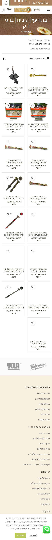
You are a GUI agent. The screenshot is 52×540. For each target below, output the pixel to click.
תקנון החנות (45, 499)
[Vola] (13, 366)
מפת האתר (45, 504)
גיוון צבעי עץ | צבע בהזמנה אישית (37, 464)
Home (47, 40)
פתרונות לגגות (44, 404)
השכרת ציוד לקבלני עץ (41, 459)
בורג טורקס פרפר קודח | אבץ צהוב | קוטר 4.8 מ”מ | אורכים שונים (38, 234)
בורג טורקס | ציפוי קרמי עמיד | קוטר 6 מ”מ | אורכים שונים (38, 271)
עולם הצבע (45, 414)
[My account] (3, 10)
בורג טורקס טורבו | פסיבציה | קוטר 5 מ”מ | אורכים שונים (38, 162)
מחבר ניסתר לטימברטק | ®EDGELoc (13, 88)
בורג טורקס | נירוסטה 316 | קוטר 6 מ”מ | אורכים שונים (14, 270)
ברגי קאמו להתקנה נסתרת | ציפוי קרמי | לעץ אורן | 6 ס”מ (14, 126)
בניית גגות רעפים (43, 448)
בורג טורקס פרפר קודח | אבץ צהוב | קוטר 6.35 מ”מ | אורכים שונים (14, 198)
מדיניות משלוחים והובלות (40, 483)
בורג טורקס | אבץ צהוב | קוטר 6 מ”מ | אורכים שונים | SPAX (38, 89)
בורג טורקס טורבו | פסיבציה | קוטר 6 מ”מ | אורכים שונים (13, 162)
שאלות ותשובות (44, 493)
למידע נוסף (33, 535)
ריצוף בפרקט (44, 443)
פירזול (39, 40)
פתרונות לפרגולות (43, 393)
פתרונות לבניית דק (42, 398)
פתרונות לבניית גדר (42, 409)
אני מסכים (20, 535)
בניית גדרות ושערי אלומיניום (39, 454)
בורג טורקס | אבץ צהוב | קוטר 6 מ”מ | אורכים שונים (38, 306)
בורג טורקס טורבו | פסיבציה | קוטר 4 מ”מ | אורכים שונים (38, 198)
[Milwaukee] (38, 366)
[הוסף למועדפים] (32, 69)
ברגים (31, 40)
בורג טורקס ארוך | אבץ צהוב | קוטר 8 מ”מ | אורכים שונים (38, 343)
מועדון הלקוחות (44, 478)
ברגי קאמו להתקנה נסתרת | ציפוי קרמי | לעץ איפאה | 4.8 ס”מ (38, 126)
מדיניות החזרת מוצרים (41, 488)
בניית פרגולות (44, 433)
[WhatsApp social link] (20, 5)
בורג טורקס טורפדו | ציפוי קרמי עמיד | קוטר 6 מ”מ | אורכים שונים (13, 234)
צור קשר (46, 511)
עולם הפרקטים (44, 419)
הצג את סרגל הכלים (37, 58)
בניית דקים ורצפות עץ (41, 438)
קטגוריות (27, 32)
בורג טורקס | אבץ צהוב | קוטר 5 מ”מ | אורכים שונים (14, 306)
